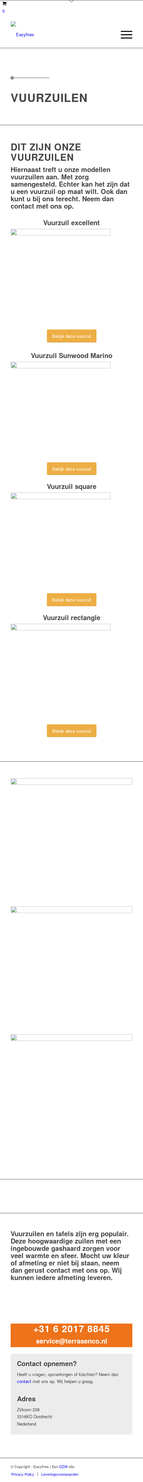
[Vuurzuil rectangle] (60, 628)
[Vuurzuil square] (60, 497)
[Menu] (123, 34)
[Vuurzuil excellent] (60, 234)
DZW (63, 1466)
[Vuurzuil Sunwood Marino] (60, 366)
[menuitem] (123, 34)
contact (22, 206)
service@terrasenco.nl (71, 1340)
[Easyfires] (59, 34)
